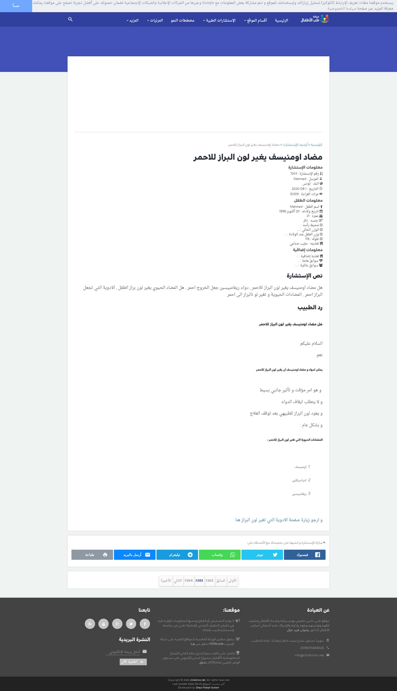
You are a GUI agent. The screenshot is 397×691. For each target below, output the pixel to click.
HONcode (217, 644)
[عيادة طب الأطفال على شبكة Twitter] (131, 624)
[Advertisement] (193, 97)
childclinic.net (197, 680)
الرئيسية (281, 20)
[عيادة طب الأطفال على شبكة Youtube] (103, 624)
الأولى (232, 581)
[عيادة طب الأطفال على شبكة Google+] (117, 624)
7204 (189, 581)
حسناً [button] (16, 6)
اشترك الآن (129, 662)
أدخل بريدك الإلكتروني (124, 652)
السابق (220, 581)
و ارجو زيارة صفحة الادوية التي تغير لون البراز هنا (279, 520)
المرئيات (156, 20)
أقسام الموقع (257, 20)
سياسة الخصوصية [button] (341, 9)
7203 (199, 581)
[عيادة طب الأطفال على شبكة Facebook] (145, 624)
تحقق (203, 662)
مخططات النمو (182, 20)
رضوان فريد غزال (298, 630)
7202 (209, 581)
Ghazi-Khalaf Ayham (207, 687)
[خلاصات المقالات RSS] (90, 624)
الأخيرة (166, 581)
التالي (178, 581)
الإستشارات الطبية (220, 20)
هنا (193, 644)
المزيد (134, 20)
